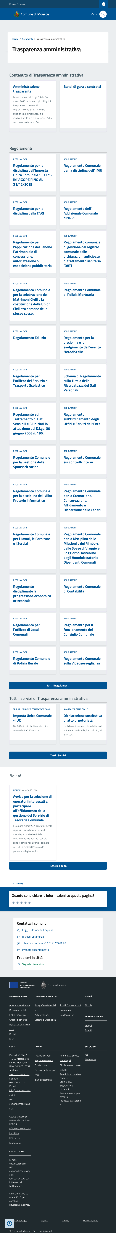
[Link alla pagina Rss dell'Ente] (87, 1055)
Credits (65, 1220)
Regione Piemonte (17, 4)
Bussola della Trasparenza (45, 1072)
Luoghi (88, 1025)
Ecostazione (41, 1065)
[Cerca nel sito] (102, 14)
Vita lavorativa (67, 1015)
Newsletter (90, 1059)
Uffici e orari (15, 1138)
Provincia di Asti (42, 1055)
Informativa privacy (69, 1055)
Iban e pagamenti (43, 1079)
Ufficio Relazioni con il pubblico (20, 1131)
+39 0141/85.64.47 (19, 1074)
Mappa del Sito (90, 1220)
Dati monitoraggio (18, 1220)
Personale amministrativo (19, 1027)
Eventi (88, 1030)
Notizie (17, 790)
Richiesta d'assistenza (70, 1102)
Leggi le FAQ (66, 1082)
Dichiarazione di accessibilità (70, 1067)
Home (15, 39)
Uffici (11, 1039)
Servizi (44, 1220)
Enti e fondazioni (17, 1015)
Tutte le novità (58, 866)
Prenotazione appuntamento (70, 1095)
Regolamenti (20, 159)
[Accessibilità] (9, 1223)
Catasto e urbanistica (45, 1019)
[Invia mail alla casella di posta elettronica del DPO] (17, 1164)
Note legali (65, 1060)
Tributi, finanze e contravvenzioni (31, 709)
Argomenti (27, 39)
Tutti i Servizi (58, 755)
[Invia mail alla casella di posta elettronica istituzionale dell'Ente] (20, 1093)
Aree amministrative (19, 1005)
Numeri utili (15, 1143)
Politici (12, 1034)
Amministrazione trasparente (70, 1076)
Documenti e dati (17, 1010)
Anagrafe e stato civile (76, 709)
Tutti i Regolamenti (58, 685)
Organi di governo (18, 1019)
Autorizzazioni (41, 1015)
